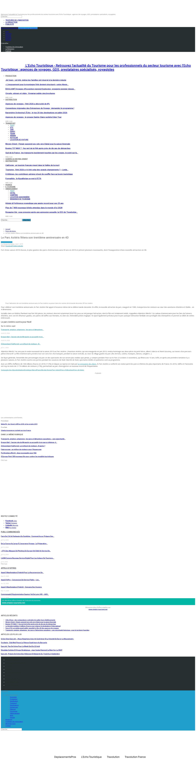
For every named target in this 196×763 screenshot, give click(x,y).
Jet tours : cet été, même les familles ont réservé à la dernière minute (35, 80)
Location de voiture (19, 140)
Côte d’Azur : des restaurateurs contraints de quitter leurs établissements (30, 620)
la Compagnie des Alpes (87, 364)
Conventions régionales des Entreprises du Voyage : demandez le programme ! (39, 108)
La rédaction (11, 22)
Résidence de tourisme (20, 199)
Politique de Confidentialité (15, 663)
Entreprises (14, 707)
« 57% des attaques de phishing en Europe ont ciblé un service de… (26, 551)
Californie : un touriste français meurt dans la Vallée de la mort (32, 165)
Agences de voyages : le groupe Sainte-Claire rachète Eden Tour (33, 117)
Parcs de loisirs (6, 242)
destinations (20, 370)
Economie (13, 697)
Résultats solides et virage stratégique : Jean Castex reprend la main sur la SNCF (31, 650)
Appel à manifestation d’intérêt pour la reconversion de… (22, 572)
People (12, 717)
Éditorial (13, 709)
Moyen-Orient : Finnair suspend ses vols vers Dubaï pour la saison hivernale (37, 144)
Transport (10, 123)
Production (10, 76)
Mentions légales (12, 660)
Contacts (8, 666)
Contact (8, 726)
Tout (12, 125)
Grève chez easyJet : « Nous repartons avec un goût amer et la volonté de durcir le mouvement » (37, 639)
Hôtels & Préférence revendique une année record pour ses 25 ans (34, 203)
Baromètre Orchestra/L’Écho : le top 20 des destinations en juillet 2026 (36, 113)
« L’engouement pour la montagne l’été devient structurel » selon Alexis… (37, 84)
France (8, 185)
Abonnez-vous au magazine (28, 28)
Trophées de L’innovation (14, 722)
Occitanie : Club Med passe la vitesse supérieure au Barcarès (24, 643)
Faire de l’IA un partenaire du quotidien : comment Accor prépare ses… (27, 536)
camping (14, 195)
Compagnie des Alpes (8, 370)
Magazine (8, 719)
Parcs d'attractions (66, 370)
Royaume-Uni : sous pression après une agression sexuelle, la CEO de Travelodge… (41, 212)
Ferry (12, 131)
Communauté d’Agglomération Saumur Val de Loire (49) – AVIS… (25, 594)
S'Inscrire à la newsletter (9, 28)
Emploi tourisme (11, 685)
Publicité (9, 24)
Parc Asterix (56, 370)
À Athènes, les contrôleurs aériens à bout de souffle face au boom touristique (39, 174)
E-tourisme (10, 187)
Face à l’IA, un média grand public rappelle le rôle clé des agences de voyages (32, 628)
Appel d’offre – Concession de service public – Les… (20, 580)
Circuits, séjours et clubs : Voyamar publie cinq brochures (30, 93)
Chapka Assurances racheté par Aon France (16, 430)
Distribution (11, 100)
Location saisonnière (19, 197)
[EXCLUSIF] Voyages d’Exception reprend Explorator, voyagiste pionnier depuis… (40, 89)
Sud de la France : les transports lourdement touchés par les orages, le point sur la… (41, 153)
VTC (11, 127)
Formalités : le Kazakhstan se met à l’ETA (23, 178)
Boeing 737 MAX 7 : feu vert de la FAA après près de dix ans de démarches (37, 148)
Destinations (11, 161)
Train (12, 134)
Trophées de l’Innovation (16, 20)
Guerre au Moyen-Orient (16, 159)
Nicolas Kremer (46, 370)
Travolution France (12, 682)
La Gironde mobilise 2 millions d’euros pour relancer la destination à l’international (32, 626)
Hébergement (11, 189)
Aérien (13, 136)
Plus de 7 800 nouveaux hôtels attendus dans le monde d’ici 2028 (33, 208)
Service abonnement (13, 672)
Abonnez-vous (10, 724)
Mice (11, 715)
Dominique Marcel (30, 370)
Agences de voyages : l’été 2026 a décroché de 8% (27, 104)
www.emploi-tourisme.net (13, 602)
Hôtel (12, 193)
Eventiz (8, 676)
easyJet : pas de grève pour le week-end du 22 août (20, 646)
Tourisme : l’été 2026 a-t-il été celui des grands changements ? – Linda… (36, 170)
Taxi (11, 129)
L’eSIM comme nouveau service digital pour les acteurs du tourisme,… (27, 558)
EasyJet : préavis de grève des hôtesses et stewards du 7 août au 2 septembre (30, 654)
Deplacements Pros (12, 679)
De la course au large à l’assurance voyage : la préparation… (24, 544)
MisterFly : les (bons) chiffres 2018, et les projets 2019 (19, 424)
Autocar (14, 138)
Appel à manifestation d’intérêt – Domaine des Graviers (21, 587)
